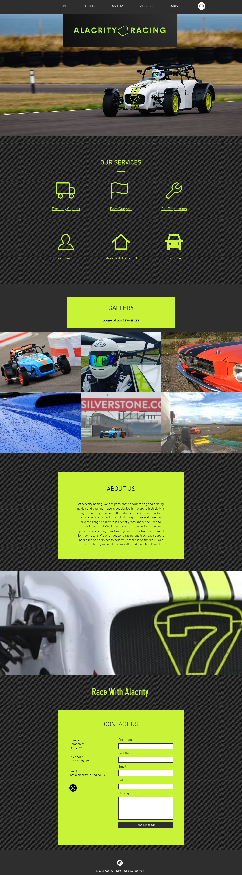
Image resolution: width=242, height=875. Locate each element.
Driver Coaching (65, 258)
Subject (123, 780)
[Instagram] (201, 6)
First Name (125, 740)
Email (122, 767)
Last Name (125, 753)
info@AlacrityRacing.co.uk (87, 775)
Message (124, 793)
